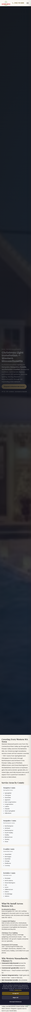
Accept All (15, 993)
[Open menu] (27, 3)
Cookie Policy (18, 990)
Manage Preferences (16, 1001)
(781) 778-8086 (19, 3)
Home (3, 349)
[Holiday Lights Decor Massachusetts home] (6, 3)
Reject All (15, 997)
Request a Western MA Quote (14, 386)
